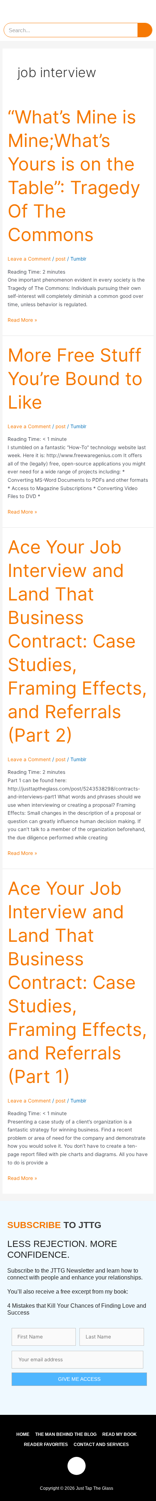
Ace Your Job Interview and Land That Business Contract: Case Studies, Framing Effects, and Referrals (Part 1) (77, 982)
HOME (22, 1434)
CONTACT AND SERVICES (101, 1444)
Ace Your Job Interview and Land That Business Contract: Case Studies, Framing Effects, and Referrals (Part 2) (77, 641)
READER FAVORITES (46, 1444)
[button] (140, 10)
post (61, 259)
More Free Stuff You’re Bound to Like (75, 378)
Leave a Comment (29, 259)
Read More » (22, 319)
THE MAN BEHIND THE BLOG (66, 1434)
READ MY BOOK (119, 1434)
